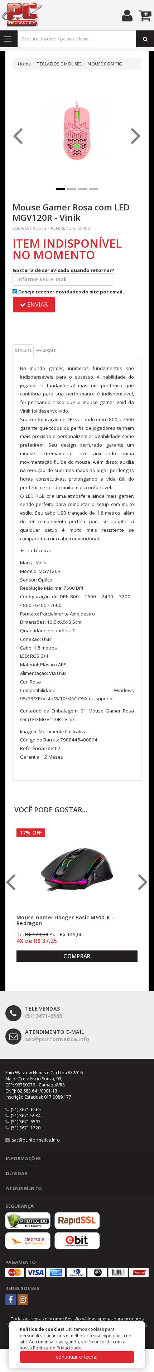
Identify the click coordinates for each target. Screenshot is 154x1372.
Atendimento (24, 1188)
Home (24, 64)
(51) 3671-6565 (43, 1012)
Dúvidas (17, 1173)
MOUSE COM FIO (104, 64)
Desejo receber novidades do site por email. (70, 291)
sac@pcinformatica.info (57, 1035)
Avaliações (46, 350)
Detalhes (23, 350)
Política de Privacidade (57, 1348)
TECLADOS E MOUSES (59, 64)
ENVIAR (37, 304)
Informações (23, 1158)
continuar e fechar (77, 1356)
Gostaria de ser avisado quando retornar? (63, 270)
